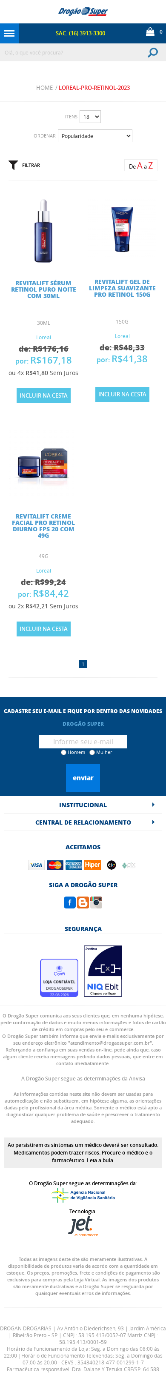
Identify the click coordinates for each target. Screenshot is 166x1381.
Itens (71, 116)
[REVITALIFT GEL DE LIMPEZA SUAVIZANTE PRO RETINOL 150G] (122, 260)
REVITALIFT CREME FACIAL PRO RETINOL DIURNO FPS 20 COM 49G (43, 525)
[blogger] (83, 906)
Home (44, 88)
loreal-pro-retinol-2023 (94, 88)
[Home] (83, 11)
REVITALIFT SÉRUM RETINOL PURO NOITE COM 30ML (43, 289)
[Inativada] (103, 994)
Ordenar (45, 135)
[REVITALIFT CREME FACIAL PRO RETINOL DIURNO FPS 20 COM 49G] (43, 495)
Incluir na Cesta (44, 395)
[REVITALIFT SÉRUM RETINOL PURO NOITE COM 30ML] (43, 261)
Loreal (43, 337)
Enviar (83, 777)
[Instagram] (96, 906)
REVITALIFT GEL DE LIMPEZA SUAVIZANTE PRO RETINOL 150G (122, 287)
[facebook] (70, 906)
